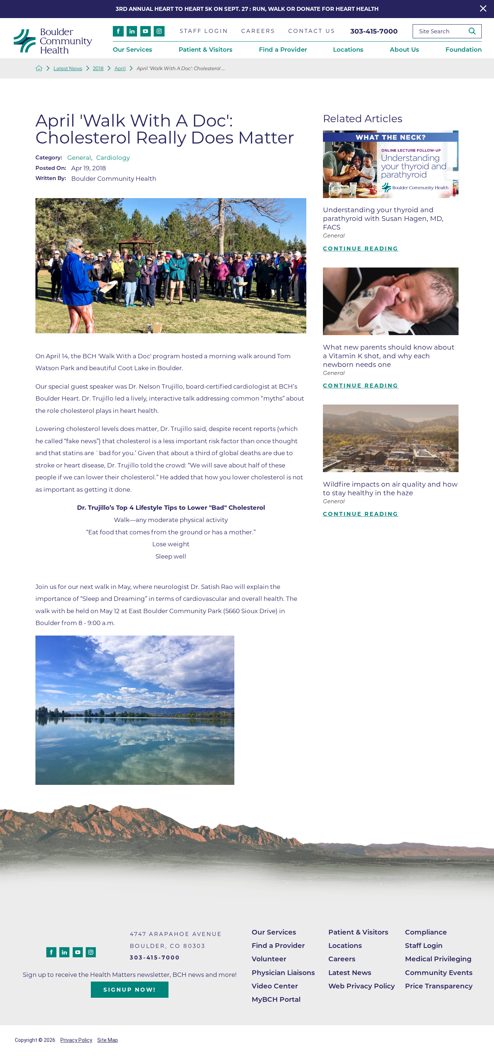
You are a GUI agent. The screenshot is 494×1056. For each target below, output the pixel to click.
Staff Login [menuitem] (204, 31)
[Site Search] (475, 31)
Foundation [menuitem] (464, 49)
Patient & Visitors (358, 932)
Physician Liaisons (283, 973)
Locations (345, 945)
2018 (98, 68)
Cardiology (113, 157)
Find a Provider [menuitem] (283, 49)
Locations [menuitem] (348, 49)
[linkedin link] (132, 31)
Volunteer (269, 959)
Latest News (68, 68)
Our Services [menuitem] (132, 49)
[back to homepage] (39, 68)
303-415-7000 (374, 31)
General (79, 157)
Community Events (439, 973)
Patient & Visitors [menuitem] (206, 49)
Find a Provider (278, 945)
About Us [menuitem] (404, 49)
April (120, 68)
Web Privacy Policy (361, 986)
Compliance (426, 932)
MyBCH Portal (276, 999)
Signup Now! (129, 990)
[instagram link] (159, 31)
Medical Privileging (438, 959)
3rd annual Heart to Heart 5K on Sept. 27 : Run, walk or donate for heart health (247, 9)
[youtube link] (145, 31)
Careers (341, 959)
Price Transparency (439, 986)
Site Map (107, 1040)
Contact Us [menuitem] (311, 31)
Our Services (274, 932)
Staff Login (424, 945)
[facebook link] (118, 31)
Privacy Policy (76, 1040)
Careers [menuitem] (258, 31)
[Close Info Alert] (483, 9)
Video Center (275, 986)
